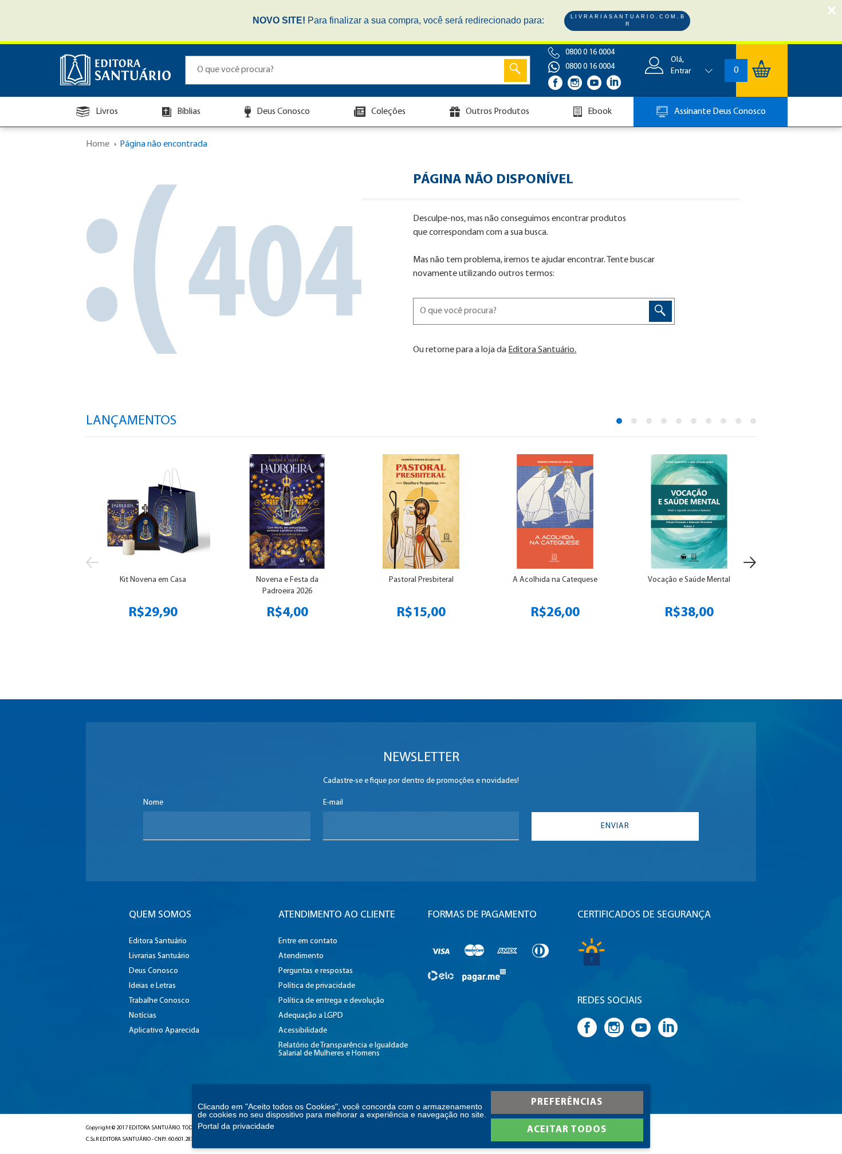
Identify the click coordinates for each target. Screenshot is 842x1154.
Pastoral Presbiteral (421, 580)
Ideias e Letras (152, 986)
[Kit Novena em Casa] (153, 511)
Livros (107, 111)
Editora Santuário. (542, 350)
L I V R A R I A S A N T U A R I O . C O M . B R (627, 20)
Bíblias (188, 111)
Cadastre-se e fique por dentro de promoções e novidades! (421, 781)
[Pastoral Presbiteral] (421, 511)
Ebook (600, 111)
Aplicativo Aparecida (164, 1031)
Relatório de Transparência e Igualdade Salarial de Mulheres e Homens (343, 1050)
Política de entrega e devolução (331, 1001)
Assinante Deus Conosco (720, 111)
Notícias (142, 1016)
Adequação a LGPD (310, 1016)
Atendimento (301, 956)
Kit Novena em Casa (153, 580)
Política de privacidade (316, 986)
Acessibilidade (302, 1031)
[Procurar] (515, 70)
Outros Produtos (497, 111)
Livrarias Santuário (159, 956)
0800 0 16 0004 (590, 52)
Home (97, 144)
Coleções (388, 111)
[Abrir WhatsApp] (813, 1125)
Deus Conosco (283, 111)
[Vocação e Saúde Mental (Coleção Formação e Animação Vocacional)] (689, 511)
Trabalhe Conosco (159, 1001)
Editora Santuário (158, 942)
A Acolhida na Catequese (555, 580)
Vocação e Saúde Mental (689, 580)
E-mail (333, 803)
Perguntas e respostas (315, 971)
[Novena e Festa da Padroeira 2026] (287, 511)
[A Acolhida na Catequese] (555, 511)
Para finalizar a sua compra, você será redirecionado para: (398, 20)
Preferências (567, 1102)
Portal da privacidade (236, 1126)
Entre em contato (307, 942)
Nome (153, 803)
